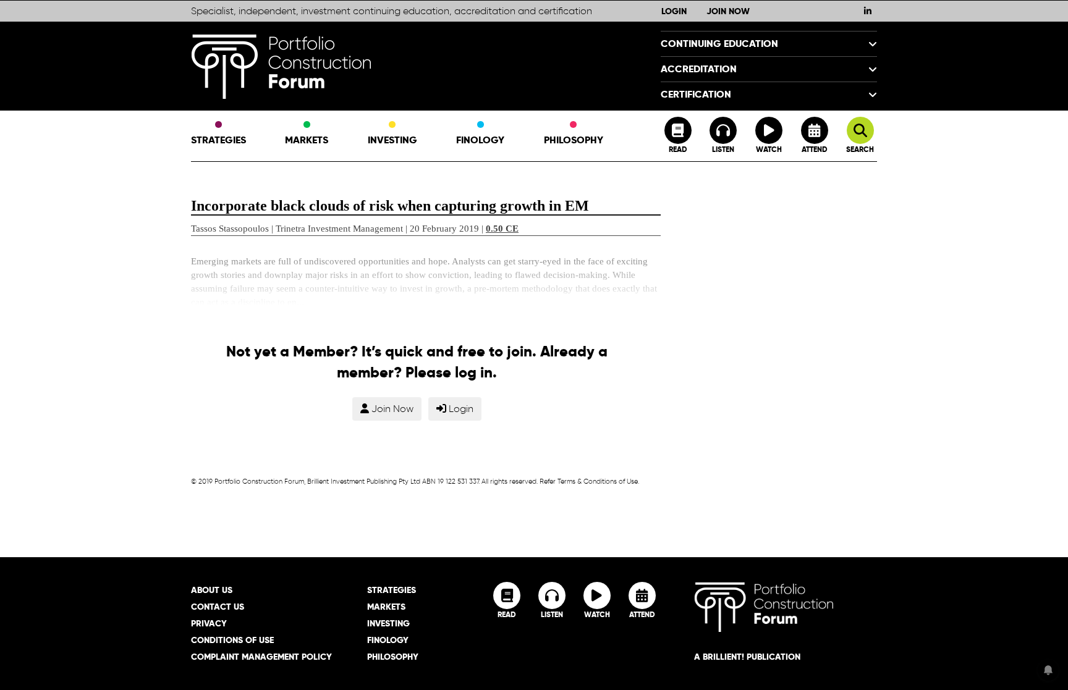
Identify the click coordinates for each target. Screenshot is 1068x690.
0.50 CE (502, 229)
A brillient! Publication (747, 656)
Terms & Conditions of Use (597, 481)
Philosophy (573, 139)
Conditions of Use (232, 640)
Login (674, 11)
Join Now (728, 11)
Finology (480, 139)
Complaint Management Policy (261, 656)
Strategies (218, 139)
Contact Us (217, 606)
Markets (306, 139)
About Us (211, 589)
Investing (392, 139)
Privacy (209, 623)
